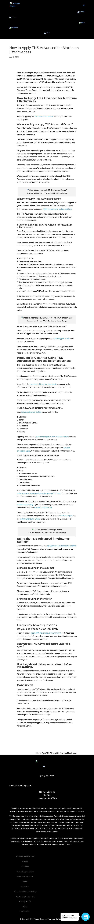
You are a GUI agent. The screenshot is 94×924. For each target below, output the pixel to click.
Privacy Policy (25, 901)
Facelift (25, 862)
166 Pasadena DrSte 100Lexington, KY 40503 (47, 795)
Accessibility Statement (25, 896)
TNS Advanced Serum (25, 856)
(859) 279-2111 (47, 776)
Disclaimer (25, 886)
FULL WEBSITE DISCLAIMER (47, 832)
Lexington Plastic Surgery (26, 753)
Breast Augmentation (25, 871)
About (25, 906)
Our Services (25, 911)
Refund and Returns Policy (25, 892)
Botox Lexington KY (25, 877)
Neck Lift (25, 867)
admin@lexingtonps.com (20, 785)
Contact (25, 881)
